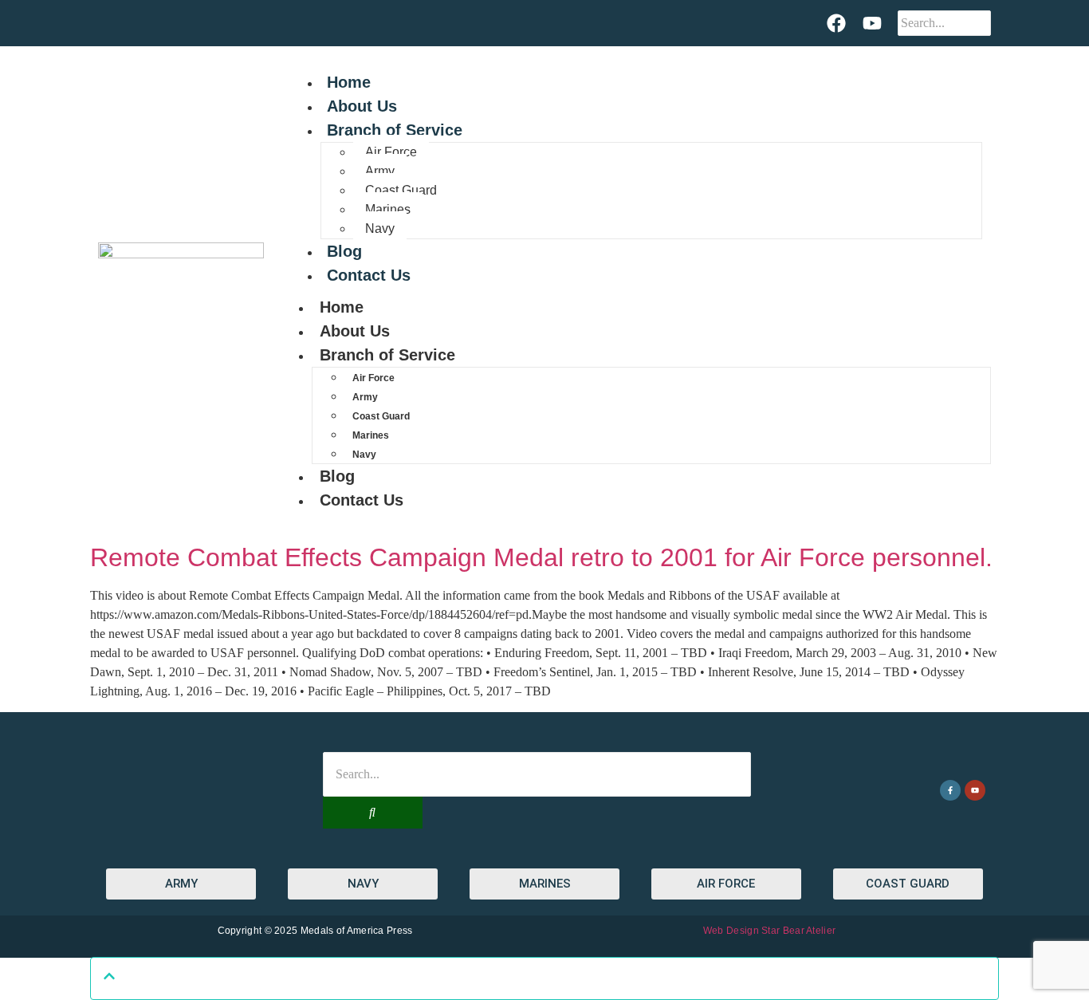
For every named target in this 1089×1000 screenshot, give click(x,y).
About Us (362, 106)
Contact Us (369, 275)
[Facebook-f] (950, 790)
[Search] (373, 813)
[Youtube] (871, 23)
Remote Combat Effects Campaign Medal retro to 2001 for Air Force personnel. (541, 557)
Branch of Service (394, 130)
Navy (380, 228)
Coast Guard (401, 190)
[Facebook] (836, 23)
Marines (388, 209)
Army (380, 171)
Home (349, 82)
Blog (344, 251)
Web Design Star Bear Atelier (769, 930)
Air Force (391, 152)
